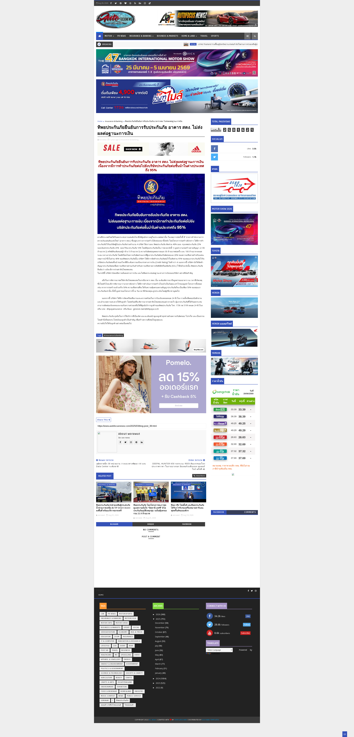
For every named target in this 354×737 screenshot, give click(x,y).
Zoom (116, 637)
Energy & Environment (112, 664)
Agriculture (106, 678)
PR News (121, 36)
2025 (158, 619)
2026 (158, 614)
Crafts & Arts (107, 682)
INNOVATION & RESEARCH (129, 641)
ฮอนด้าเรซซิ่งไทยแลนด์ (111, 705)
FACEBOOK (218, 512)
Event (122, 646)
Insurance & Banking (140, 36)
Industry (139, 691)
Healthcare (106, 655)
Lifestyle (105, 646)
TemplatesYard (181, 720)
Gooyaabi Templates (210, 720)
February (159, 668)
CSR (115, 646)
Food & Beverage (109, 691)
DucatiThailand (125, 682)
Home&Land (126, 691)
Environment (107, 687)
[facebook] (111, 3)
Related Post (104, 476)
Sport (127, 627)
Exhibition (122, 687)
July (157, 645)
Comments (250, 512)
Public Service (134, 696)
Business (125, 650)
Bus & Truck (251, 44)
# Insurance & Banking (113, 335)
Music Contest (108, 696)
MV (116, 655)
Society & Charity (134, 673)
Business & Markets (167, 36)
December (160, 623)
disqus (150, 524)
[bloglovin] (125, 3)
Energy (127, 659)
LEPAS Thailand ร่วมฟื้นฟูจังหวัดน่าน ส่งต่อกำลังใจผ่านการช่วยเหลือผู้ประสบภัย (202, 44)
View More (200, 475)
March (158, 664)
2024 (158, 678)
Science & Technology (111, 673)
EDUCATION (106, 637)
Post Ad (104, 650)
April (157, 659)
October (159, 632)
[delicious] (150, 3)
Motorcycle (130, 618)
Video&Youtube (108, 632)
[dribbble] (130, 3)
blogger (114, 524)
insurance (128, 637)
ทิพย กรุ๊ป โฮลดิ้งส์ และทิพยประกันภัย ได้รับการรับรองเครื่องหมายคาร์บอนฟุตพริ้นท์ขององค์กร (187, 508)
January (158, 673)
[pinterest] (121, 3)
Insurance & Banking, (130, 139)
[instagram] (145, 3)
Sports (215, 36)
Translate (215, 653)
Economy (123, 632)
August (158, 641)
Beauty (119, 678)
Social (164, 44)
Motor (108, 36)
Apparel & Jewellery (110, 659)
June (157, 650)
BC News (153, 720)
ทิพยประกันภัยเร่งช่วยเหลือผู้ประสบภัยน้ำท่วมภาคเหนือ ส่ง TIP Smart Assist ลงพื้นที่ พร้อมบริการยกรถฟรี (113, 508)
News (121, 696)
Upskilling (126, 655)
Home (99, 121)
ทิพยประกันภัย (122, 700)
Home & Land (188, 36)
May (157, 655)
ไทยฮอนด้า (129, 705)
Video (137, 655)
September (160, 636)
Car (102, 614)
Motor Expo (106, 623)
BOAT (131, 646)
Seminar (105, 700)
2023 (158, 683)
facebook (186, 524)
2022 (158, 687)
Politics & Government (112, 668)
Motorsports (125, 614)
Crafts (129, 678)
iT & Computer (107, 641)
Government (132, 664)
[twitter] (116, 3)
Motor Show (122, 623)
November (160, 627)
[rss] (135, 3)
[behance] (140, 3)
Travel (204, 36)
